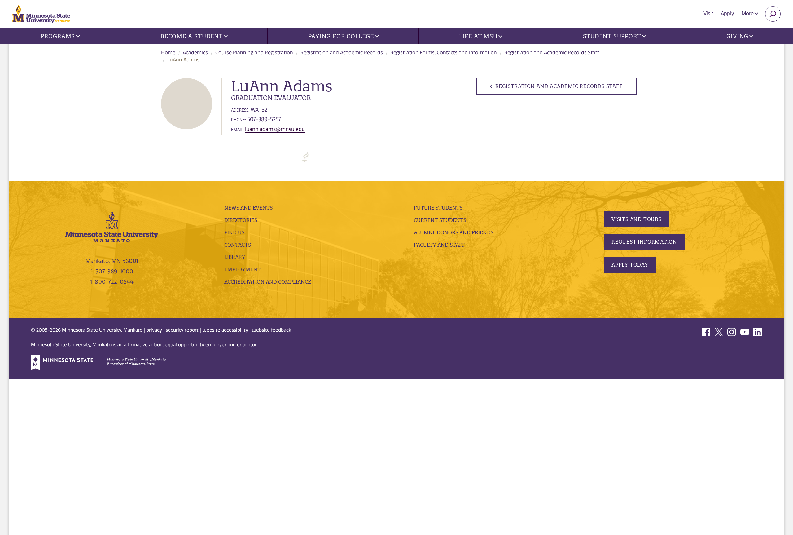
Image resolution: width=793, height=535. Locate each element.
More (748, 13)
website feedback (271, 330)
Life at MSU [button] (478, 36)
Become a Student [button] (191, 36)
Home (168, 52)
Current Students (440, 220)
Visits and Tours (636, 219)
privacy (154, 330)
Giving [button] (737, 36)
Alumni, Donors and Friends (453, 232)
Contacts (237, 245)
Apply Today (629, 265)
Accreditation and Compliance (267, 282)
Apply (727, 13)
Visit (708, 13)
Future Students (438, 208)
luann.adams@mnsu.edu (275, 129)
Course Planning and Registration (254, 52)
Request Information (644, 242)
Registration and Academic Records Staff (551, 52)
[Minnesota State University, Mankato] (112, 226)
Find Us (234, 232)
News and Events (248, 208)
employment (242, 269)
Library (234, 257)
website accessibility (225, 330)
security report (182, 330)
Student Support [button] (612, 36)
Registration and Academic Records (341, 52)
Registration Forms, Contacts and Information (443, 52)
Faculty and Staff (439, 245)
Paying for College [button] (341, 36)
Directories (240, 220)
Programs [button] (58, 36)
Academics (195, 52)
